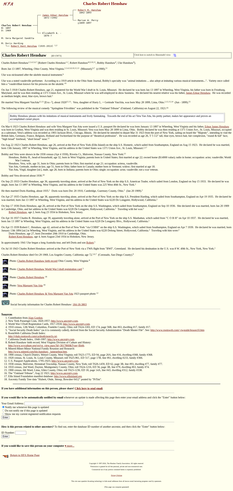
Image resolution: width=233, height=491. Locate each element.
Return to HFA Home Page (25, 455)
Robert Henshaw (18, 212)
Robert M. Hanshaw (89, 10)
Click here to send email (88, 388)
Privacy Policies (116, 475)
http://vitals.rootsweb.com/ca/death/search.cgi (32, 336)
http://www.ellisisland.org (68, 376)
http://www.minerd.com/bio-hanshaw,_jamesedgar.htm (37, 351)
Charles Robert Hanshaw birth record (37, 260)
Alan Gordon (35, 317)
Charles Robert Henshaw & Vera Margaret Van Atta (45, 293)
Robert (90, 242)
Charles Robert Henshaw (30, 277)
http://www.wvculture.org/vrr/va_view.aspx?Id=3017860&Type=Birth (46, 345)
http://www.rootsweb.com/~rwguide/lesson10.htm (177, 330)
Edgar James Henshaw (217, 126)
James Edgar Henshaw (198, 92)
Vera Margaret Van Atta (30, 285)
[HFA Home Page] (9, 2)
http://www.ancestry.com (64, 320)
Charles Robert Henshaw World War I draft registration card (49, 269)
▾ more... (69, 445)
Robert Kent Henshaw (24, 46)
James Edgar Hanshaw (55, 15)
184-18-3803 (80, 304)
